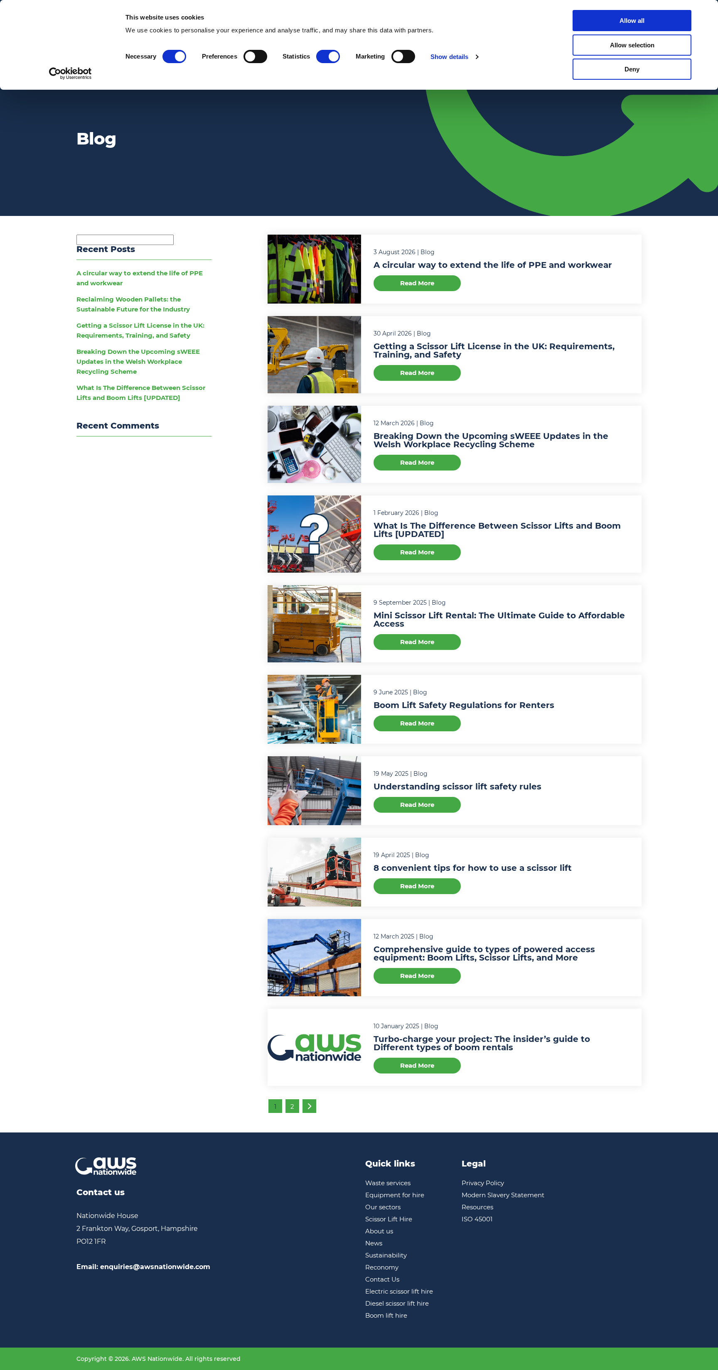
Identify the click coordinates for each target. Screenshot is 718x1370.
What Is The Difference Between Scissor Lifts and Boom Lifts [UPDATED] (497, 530)
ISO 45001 (477, 1219)
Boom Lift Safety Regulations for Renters (464, 705)
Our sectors (383, 1207)
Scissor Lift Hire (388, 1219)
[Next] (309, 1106)
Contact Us (382, 1279)
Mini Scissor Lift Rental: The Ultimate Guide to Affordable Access (499, 619)
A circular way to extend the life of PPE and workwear (493, 265)
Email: (143, 1267)
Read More (417, 283)
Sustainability (386, 1255)
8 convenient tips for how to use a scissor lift (473, 868)
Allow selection (632, 45)
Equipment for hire (394, 1195)
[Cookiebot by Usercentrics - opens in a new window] (70, 73)
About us (379, 1231)
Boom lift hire (386, 1315)
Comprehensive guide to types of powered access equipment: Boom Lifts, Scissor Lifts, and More (484, 953)
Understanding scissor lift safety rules (457, 787)
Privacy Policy (483, 1183)
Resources (477, 1207)
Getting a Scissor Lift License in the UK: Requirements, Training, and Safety (494, 350)
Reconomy (381, 1267)
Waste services (388, 1183)
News (373, 1243)
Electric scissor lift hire (399, 1291)
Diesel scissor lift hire (397, 1303)
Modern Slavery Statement (503, 1195)
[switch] (255, 56)
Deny (632, 69)
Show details (449, 56)
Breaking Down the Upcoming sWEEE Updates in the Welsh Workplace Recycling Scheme (138, 361)
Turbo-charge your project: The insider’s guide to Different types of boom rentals (482, 1043)
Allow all (632, 20)
